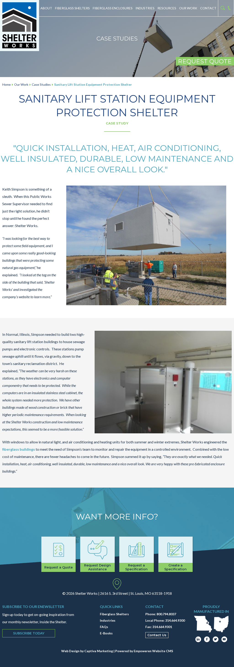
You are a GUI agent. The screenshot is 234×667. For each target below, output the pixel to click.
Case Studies (41, 84)
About (46, 8)
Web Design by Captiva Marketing (87, 651)
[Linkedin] (198, 639)
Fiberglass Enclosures (113, 8)
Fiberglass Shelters (72, 8)
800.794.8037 (166, 614)
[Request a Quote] (58, 554)
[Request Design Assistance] (97, 554)
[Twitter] (215, 639)
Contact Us (156, 635)
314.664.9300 (175, 620)
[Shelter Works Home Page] (19, 25)
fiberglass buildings (18, 449)
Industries (145, 8)
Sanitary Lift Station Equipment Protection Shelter (93, 84)
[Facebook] (207, 639)
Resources (166, 8)
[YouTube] (224, 639)
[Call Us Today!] (230, 8)
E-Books (106, 633)
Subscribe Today (28, 633)
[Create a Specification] (175, 554)
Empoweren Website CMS (153, 651)
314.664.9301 (162, 627)
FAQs (104, 627)
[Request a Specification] (136, 554)
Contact (208, 8)
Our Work (188, 8)
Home (6, 84)
